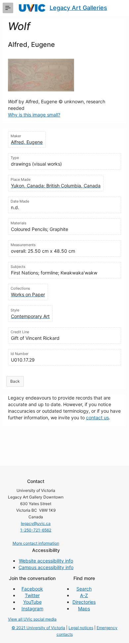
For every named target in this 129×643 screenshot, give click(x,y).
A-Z (84, 595)
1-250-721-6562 (35, 530)
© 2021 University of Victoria (38, 627)
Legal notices (80, 627)
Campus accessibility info (46, 567)
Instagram (32, 608)
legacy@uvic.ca (36, 523)
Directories (84, 602)
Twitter (32, 595)
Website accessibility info (46, 560)
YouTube (32, 602)
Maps (84, 608)
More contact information (36, 543)
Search (84, 589)
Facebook (32, 589)
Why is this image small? (34, 114)
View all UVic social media (32, 619)
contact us (97, 417)
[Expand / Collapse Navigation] (8, 8)
